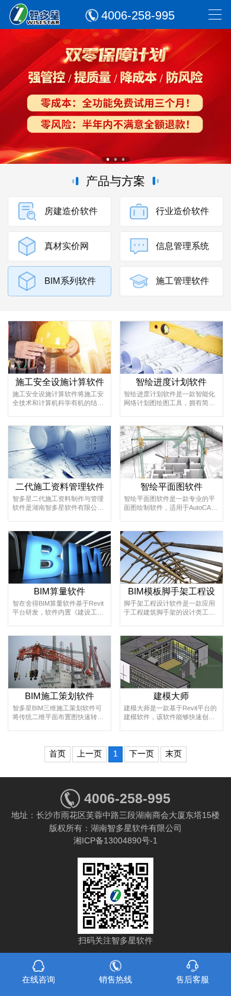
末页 (173, 753)
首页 (57, 753)
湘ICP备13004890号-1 (115, 840)
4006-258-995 (138, 15)
